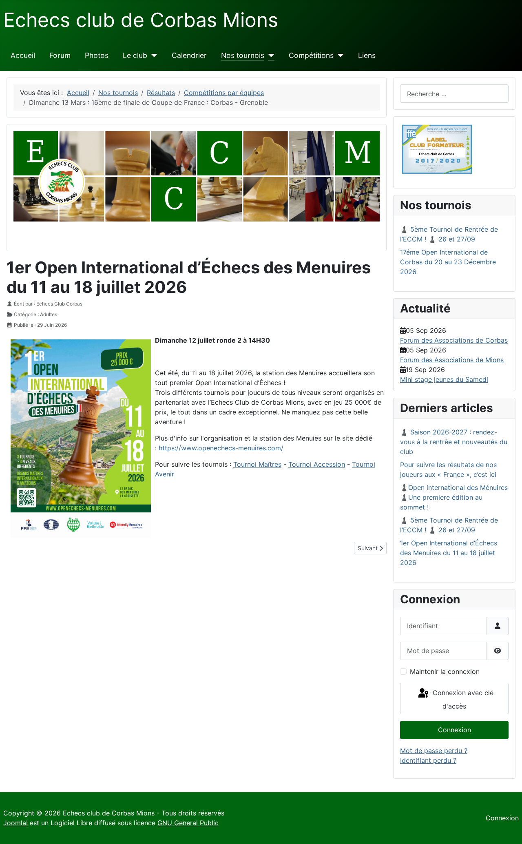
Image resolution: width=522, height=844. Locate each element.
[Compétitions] (339, 55)
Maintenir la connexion (445, 671)
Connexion (454, 730)
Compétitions (311, 55)
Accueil (23, 55)
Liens (367, 55)
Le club (135, 55)
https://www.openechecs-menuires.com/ (221, 448)
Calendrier (189, 55)
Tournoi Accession (316, 464)
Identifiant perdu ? (428, 760)
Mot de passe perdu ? (433, 751)
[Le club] (152, 55)
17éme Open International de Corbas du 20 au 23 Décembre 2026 (448, 262)
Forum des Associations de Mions (452, 360)
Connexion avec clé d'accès (462, 700)
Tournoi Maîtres (257, 464)
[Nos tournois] (269, 55)
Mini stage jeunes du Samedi (444, 379)
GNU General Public (188, 823)
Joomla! (15, 823)
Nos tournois (242, 55)
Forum (60, 55)
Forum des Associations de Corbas (454, 340)
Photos (96, 55)
